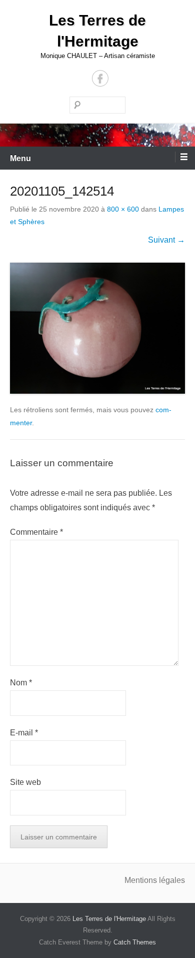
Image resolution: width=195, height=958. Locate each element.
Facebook (100, 78)
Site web (25, 782)
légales (172, 880)
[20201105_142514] (97, 328)
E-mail (24, 732)
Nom (21, 682)
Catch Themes (135, 942)
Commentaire (36, 532)
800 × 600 (123, 209)
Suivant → (166, 240)
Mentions (141, 880)
